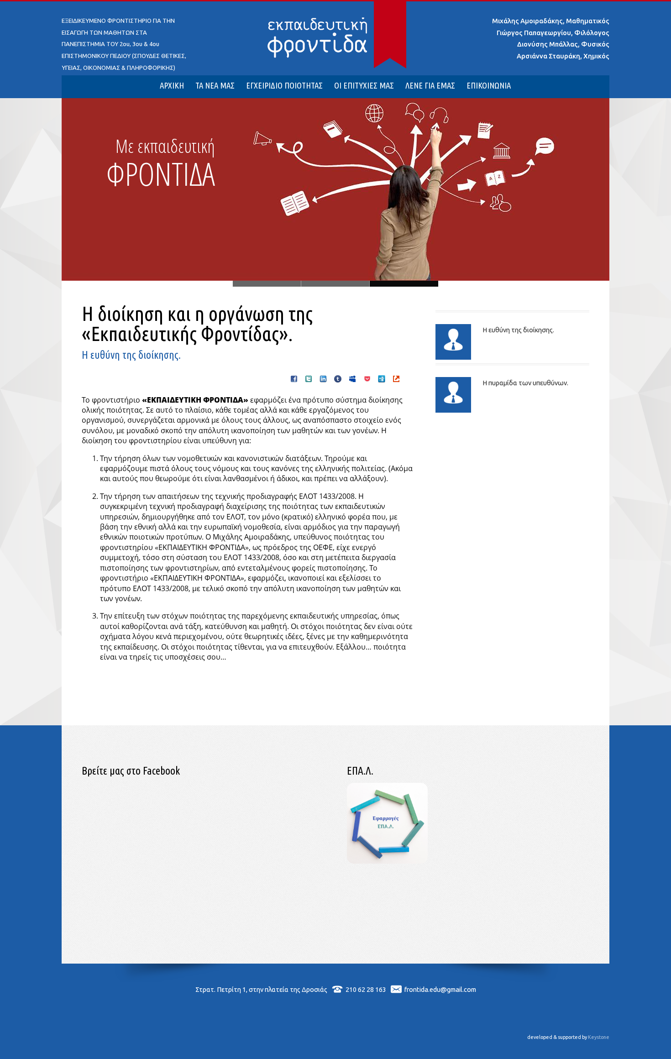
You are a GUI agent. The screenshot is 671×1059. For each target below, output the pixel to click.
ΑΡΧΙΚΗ (172, 85)
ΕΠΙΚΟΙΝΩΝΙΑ (489, 85)
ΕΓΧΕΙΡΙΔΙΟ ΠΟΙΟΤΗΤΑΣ (284, 85)
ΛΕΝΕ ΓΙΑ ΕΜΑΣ (430, 85)
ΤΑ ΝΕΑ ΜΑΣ (215, 85)
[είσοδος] (387, 861)
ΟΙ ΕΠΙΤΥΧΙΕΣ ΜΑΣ (364, 85)
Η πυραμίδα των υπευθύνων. (525, 383)
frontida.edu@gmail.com (440, 989)
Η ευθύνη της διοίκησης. (518, 330)
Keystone (598, 1037)
